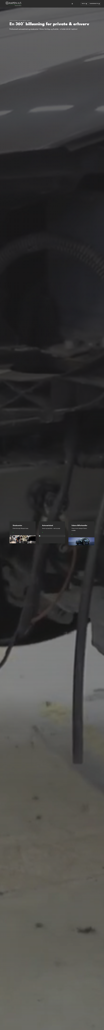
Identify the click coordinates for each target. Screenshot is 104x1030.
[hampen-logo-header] (13, 2)
